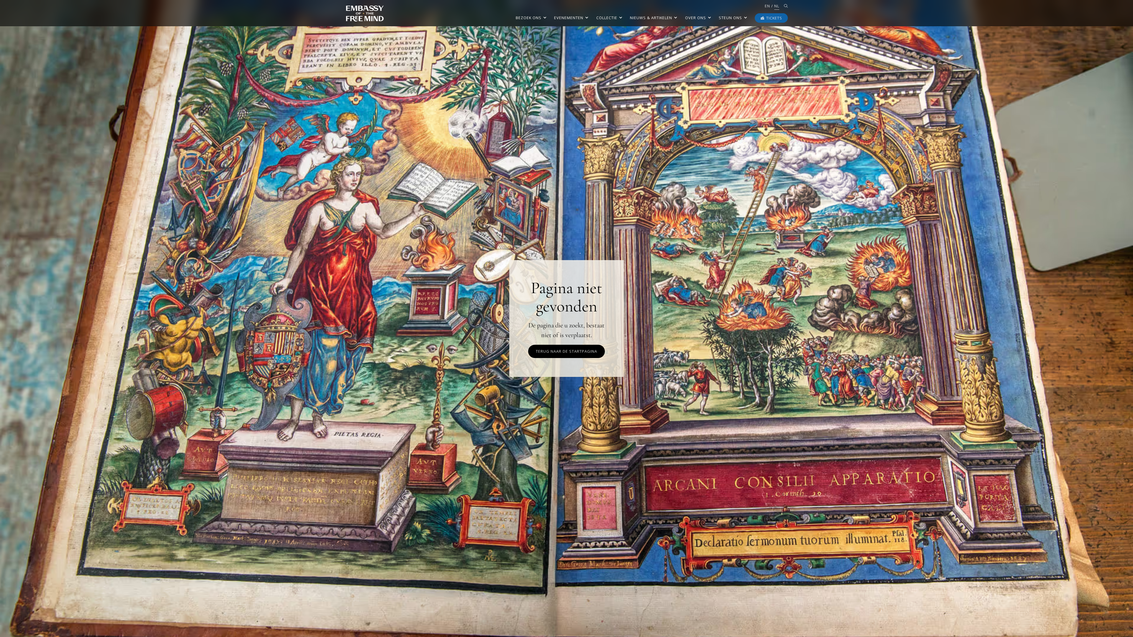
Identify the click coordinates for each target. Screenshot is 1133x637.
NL (776, 6)
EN (767, 6)
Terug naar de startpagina (566, 351)
